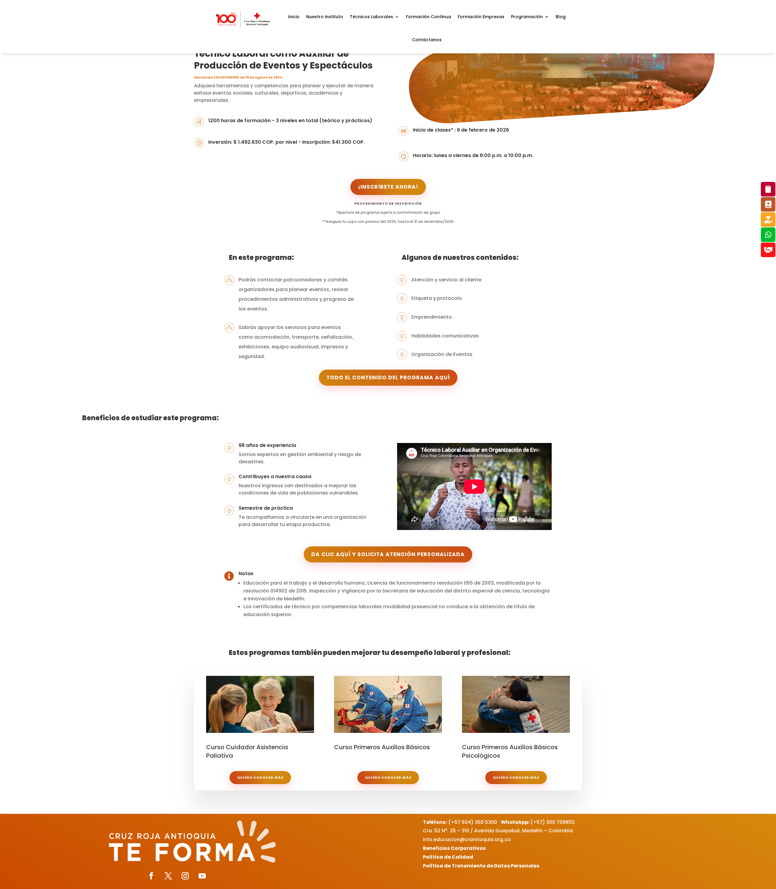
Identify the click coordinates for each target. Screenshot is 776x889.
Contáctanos (427, 40)
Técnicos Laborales (371, 17)
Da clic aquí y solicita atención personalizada (388, 554)
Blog (561, 17)
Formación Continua (428, 17)
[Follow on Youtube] (202, 876)
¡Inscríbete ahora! (388, 186)
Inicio (293, 17)
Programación (527, 17)
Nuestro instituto (324, 17)
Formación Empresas (481, 17)
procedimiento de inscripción (388, 203)
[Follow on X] (168, 876)
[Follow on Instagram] (185, 876)
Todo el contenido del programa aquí (388, 377)
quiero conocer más (260, 777)
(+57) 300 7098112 (538, 822)
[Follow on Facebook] (151, 876)
